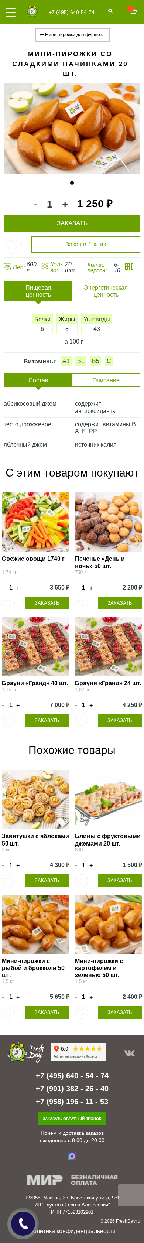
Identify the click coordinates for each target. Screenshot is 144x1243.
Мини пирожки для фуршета (74, 34)
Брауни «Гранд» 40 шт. (35, 683)
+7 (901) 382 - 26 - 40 (72, 1089)
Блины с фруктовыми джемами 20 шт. (108, 839)
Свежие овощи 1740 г (33, 559)
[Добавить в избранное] (13, 245)
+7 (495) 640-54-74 (72, 12)
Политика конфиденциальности (72, 1231)
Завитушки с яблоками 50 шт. (35, 839)
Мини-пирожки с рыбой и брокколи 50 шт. (33, 968)
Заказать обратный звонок (72, 1119)
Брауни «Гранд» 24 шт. (108, 683)
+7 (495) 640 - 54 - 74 (72, 1076)
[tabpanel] (72, 128)
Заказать (47, 603)
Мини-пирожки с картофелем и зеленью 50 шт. (99, 968)
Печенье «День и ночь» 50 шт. (100, 562)
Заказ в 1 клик (85, 244)
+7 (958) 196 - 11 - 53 (72, 1101)
